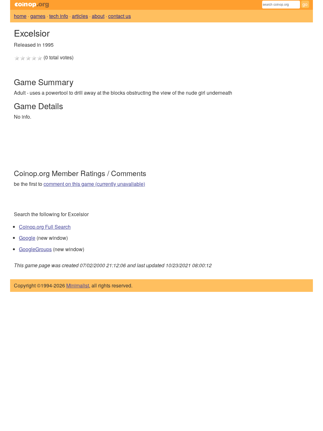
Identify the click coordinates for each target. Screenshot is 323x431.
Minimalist (77, 285)
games (37, 16)
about (98, 16)
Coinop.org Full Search (45, 226)
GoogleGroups (35, 249)
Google (27, 237)
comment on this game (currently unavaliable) (94, 183)
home (20, 16)
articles (80, 16)
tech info (58, 16)
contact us (119, 16)
